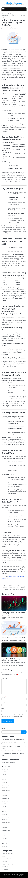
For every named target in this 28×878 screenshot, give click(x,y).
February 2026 (5, 785)
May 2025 (3, 809)
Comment (4, 678)
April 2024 (4, 843)
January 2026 (4, 787)
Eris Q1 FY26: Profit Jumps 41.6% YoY (13, 637)
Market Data (4, 869)
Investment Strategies (7, 864)
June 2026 (3, 774)
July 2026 (3, 771)
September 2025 (5, 798)
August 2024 (4, 833)
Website (3, 709)
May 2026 (3, 777)
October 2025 (4, 795)
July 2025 (3, 803)
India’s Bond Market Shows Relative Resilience (13, 751)
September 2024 (5, 830)
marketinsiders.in (14, 28)
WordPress (21, 875)
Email (3, 703)
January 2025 (4, 819)
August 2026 (4, 769)
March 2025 (4, 814)
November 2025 (5, 793)
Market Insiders (14, 2)
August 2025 (4, 801)
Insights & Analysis (5, 582)
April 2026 (4, 779)
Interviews (4, 861)
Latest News (4, 866)
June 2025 (3, 806)
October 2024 (4, 827)
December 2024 (5, 822)
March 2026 (4, 782)
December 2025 (5, 790)
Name (3, 697)
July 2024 (3, 835)
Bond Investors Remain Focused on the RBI (12, 739)
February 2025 (5, 817)
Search (3, 729)
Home (3, 856)
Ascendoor (10, 875)
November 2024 (5, 825)
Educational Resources (7, 853)
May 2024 (3, 841)
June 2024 (3, 838)
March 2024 (4, 846)
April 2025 (4, 811)
